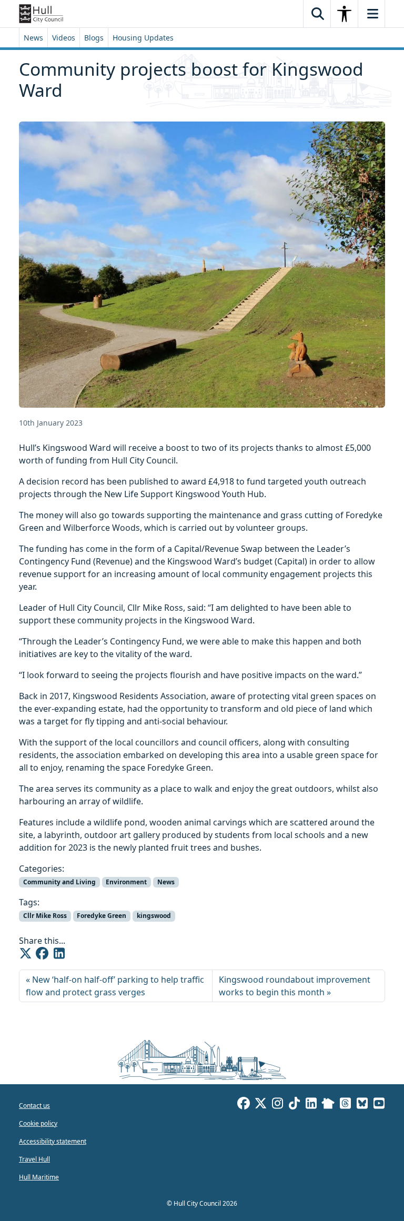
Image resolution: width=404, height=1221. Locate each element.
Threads (345, 1105)
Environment (126, 881)
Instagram (277, 1105)
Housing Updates (143, 38)
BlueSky (362, 1105)
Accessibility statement (52, 1141)
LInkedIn (311, 1105)
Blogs (94, 38)
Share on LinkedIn (59, 953)
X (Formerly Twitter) (260, 1105)
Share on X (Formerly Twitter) (25, 953)
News (33, 38)
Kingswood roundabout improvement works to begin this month (294, 986)
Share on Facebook (42, 953)
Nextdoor (328, 1105)
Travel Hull (34, 1159)
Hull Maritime (39, 1177)
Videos (63, 38)
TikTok (294, 1105)
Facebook (243, 1105)
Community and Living (59, 881)
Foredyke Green (101, 915)
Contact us (34, 1105)
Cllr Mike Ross (45, 915)
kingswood (154, 915)
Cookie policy (38, 1123)
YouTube (378, 1105)
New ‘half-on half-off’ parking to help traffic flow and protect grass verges (115, 986)
